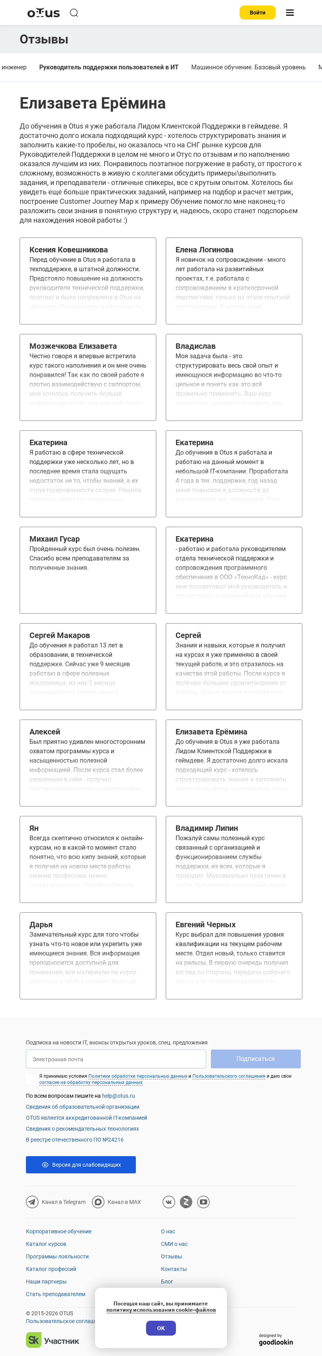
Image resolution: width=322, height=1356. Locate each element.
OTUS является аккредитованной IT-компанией (86, 1118)
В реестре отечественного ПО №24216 (75, 1140)
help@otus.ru (118, 1096)
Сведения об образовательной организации (82, 1107)
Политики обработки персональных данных (137, 1076)
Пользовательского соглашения (228, 1076)
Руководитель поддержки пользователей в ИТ (109, 67)
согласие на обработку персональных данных (91, 1082)
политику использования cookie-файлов (161, 1309)
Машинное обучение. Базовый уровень (248, 67)
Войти (257, 12)
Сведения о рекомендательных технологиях (82, 1129)
